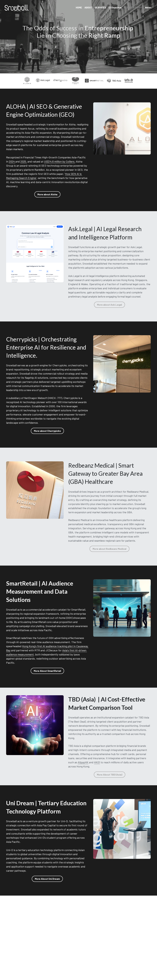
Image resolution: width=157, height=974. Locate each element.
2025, (23, 161)
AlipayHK (83, 762)
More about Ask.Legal (109, 304)
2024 (12, 161)
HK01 (97, 762)
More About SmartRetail (47, 670)
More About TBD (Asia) (109, 774)
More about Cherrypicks (47, 430)
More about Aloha (47, 194)
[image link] (16, 7)
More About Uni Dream (47, 878)
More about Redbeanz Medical (109, 548)
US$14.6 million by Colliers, (59, 161)
